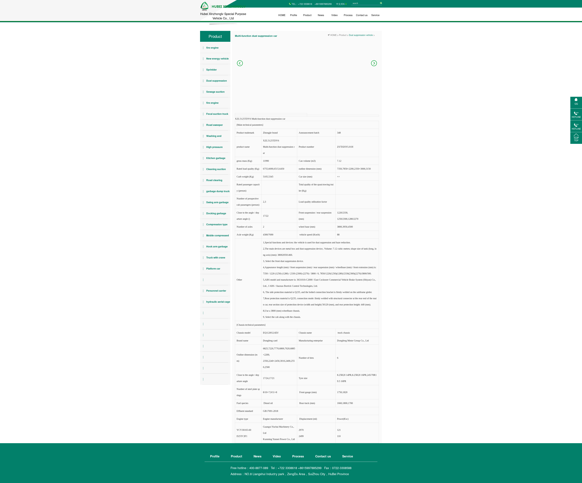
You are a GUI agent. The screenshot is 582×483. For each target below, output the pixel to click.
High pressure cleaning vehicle (211, 148)
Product (307, 15)
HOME (282, 15)
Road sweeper (214, 125)
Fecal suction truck (217, 114)
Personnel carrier (216, 290)
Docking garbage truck (213, 215)
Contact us (362, 15)
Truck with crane (215, 257)
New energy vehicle (217, 58)
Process (348, 15)
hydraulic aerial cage (218, 301)
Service (375, 15)
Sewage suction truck (212, 93)
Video (334, 15)
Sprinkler (211, 69)
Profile (293, 15)
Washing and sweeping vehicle (210, 137)
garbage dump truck (218, 191)
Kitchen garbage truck (212, 160)
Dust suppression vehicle (213, 82)
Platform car (213, 268)
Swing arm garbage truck (214, 204)
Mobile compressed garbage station (214, 237)
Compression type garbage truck (213, 226)
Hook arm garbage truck (214, 248)
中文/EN (340, 3)
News (321, 15)
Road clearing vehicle (211, 182)
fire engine (212, 47)
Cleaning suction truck (213, 171)
